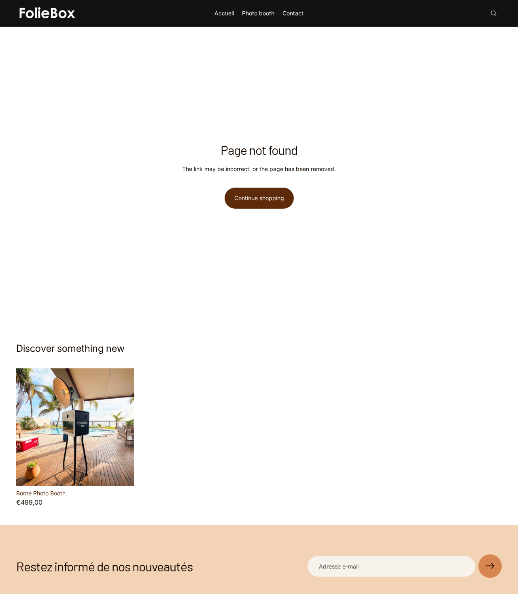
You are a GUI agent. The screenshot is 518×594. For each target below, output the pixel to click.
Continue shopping (259, 197)
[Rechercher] (494, 13)
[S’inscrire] (490, 566)
